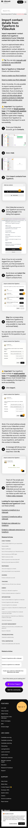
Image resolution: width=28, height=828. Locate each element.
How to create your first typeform (14, 75)
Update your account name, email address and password (12, 627)
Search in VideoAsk (6, 630)
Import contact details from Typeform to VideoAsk (13, 599)
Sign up (20, 2)
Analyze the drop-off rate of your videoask (11, 584)
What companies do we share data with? (11, 559)
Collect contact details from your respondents (12, 543)
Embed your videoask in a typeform (10, 590)
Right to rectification (6, 548)
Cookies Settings (13, 823)
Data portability (5, 546)
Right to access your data (7, 557)
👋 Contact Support (14, 684)
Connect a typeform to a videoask (9, 605)
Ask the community (14, 690)
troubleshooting (20, 14)
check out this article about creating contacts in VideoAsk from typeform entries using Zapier (13, 98)
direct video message (15, 496)
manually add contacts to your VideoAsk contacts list (14, 62)
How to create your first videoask (14, 80)
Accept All (21, 823)
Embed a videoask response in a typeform (11, 593)
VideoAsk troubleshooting (7, 637)
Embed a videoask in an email (8, 577)
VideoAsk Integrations (7, 620)
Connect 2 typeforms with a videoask (10, 602)
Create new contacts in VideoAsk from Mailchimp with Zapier (14, 608)
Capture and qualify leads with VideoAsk (11, 643)
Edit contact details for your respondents (11, 571)
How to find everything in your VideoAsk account (13, 551)
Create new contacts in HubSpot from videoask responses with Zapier (12, 612)
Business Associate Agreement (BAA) (10, 562)
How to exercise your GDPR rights (9, 554)
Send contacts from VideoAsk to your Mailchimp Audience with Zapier (12, 616)
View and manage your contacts (9, 568)
